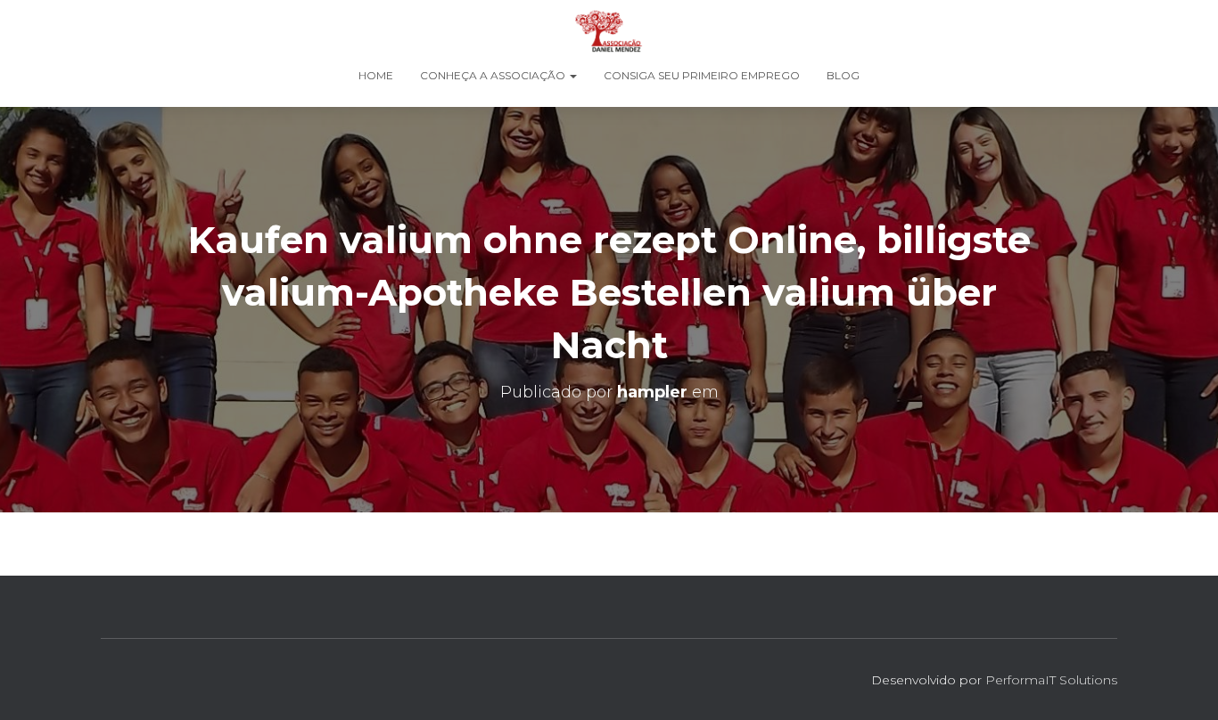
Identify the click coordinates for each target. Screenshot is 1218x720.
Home (375, 75)
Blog (843, 75)
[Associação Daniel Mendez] (608, 31)
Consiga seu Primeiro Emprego (702, 75)
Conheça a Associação (494, 75)
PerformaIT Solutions (1051, 680)
